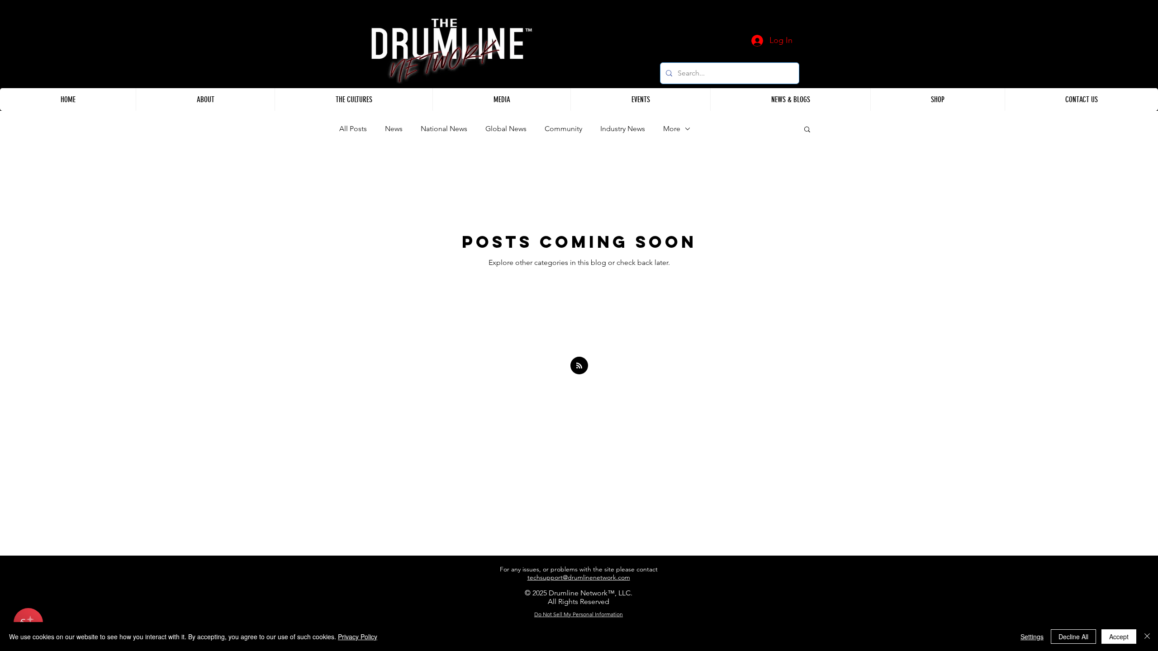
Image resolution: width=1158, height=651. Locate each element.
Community (563, 128)
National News (444, 128)
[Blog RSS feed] (579, 366)
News (394, 128)
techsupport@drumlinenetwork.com (578, 577)
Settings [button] (1032, 636)
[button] (205, 99)
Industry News (622, 128)
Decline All (1073, 636)
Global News (506, 128)
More (671, 128)
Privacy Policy (357, 636)
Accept (1119, 636)
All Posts (353, 128)
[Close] (1147, 636)
